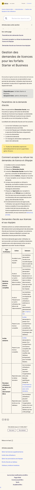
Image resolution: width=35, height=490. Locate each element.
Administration (19, 9)
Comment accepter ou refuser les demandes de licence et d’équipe (16, 40)
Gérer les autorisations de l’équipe (12, 458)
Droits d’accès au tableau (9, 462)
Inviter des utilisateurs (8, 455)
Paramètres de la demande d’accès (12, 35)
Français (23, 3)
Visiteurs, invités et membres (10, 465)
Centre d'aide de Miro (7, 9)
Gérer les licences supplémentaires (12, 452)
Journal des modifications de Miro (17, 475)
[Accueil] (8, 3)
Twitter (5, 419)
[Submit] (5, 18)
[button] (0, 487)
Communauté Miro (17, 480)
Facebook (3, 419)
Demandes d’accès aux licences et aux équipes (16, 45)
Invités (24, 317)
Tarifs (17, 482)
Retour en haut (6, 440)
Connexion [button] (29, 3)
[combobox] (17, 18)
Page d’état (17, 477)
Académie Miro (17, 484)
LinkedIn (8, 419)
